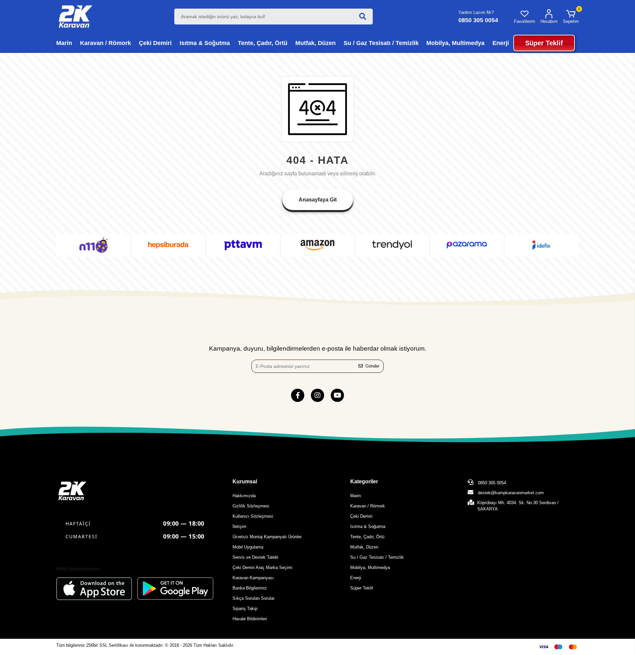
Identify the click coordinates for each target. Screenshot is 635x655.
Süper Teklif (361, 588)
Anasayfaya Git (318, 199)
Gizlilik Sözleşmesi (251, 505)
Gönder (372, 366)
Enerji (355, 577)
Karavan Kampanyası (253, 577)
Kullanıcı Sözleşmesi (253, 516)
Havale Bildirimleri (250, 618)
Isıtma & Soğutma (367, 526)
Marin (355, 495)
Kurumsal (245, 481)
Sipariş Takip (245, 608)
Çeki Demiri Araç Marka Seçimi (262, 567)
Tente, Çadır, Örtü (367, 536)
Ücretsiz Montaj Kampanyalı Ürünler (267, 536)
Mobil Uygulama (248, 547)
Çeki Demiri (361, 516)
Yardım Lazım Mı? (476, 12)
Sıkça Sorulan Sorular (254, 598)
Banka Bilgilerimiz (250, 588)
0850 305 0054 (491, 482)
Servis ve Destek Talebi (255, 557)
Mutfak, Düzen (364, 547)
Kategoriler (364, 481)
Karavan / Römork (367, 505)
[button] (571, 16)
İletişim (239, 526)
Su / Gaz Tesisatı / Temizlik (377, 557)
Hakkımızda (244, 495)
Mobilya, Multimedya (370, 567)
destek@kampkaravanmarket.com (511, 492)
